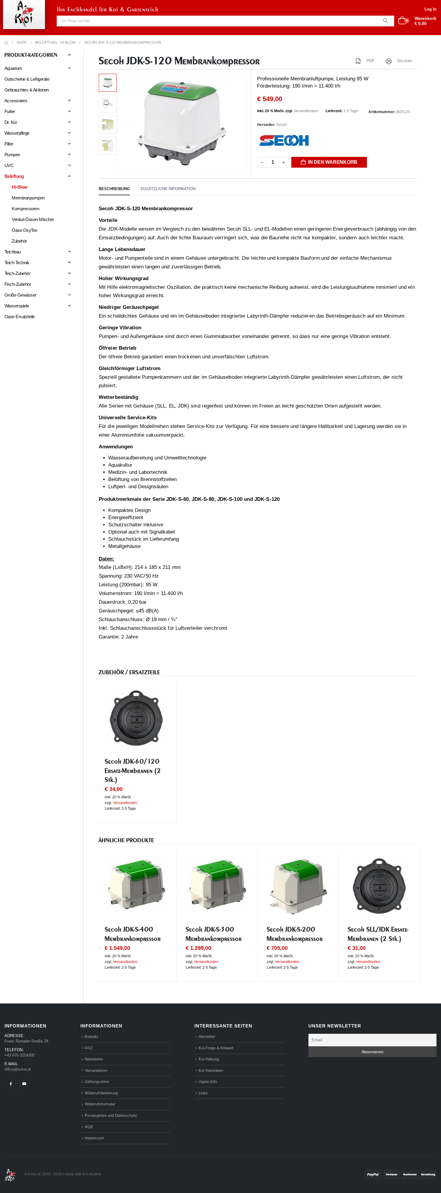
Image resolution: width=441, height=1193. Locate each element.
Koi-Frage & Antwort (216, 1048)
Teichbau (12, 251)
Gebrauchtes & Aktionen (26, 89)
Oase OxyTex (24, 230)
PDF (370, 60)
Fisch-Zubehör (17, 284)
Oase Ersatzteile (19, 316)
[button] (118, 122)
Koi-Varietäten (211, 1070)
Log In (430, 9)
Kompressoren (25, 208)
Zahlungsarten (97, 1081)
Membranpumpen (28, 197)
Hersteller (207, 1036)
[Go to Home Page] (6, 42)
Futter (9, 111)
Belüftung (14, 176)
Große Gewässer (20, 295)
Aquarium (13, 68)
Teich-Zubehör (17, 273)
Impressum (94, 1138)
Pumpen (12, 154)
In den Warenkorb (332, 162)
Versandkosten (306, 111)
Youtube (24, 1083)
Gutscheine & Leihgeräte (26, 79)
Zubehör (19, 241)
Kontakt (91, 1036)
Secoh (281, 125)
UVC (9, 165)
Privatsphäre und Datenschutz (111, 1115)
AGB (89, 1127)
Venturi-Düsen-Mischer (33, 219)
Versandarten (96, 1070)
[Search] (385, 21)
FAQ (88, 1048)
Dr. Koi (10, 122)
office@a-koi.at (17, 1069)
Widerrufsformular (100, 1104)
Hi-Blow (19, 187)
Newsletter (94, 1059)
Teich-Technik (16, 262)
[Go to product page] (136, 718)
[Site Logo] (10, 1174)
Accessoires (15, 100)
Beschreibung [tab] (114, 189)
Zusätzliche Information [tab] (168, 189)
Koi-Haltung (209, 1059)
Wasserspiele (16, 305)
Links (203, 1093)
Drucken (404, 60)
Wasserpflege (16, 133)
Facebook (10, 1083)
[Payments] (400, 1174)
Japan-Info (208, 1081)
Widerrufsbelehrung (101, 1093)
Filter (8, 143)
